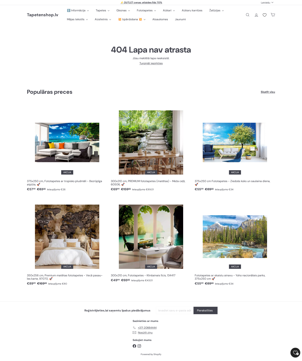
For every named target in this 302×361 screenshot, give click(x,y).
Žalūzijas (215, 10)
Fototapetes (145, 10)
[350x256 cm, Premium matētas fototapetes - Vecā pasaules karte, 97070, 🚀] (67, 243)
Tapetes (101, 10)
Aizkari (167, 10)
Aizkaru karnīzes (192, 10)
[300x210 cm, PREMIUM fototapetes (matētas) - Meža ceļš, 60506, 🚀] (151, 148)
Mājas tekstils (76, 19)
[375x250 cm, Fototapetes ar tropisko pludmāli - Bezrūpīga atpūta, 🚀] (67, 148)
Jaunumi (180, 19)
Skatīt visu (268, 92)
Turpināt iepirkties (151, 63)
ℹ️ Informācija (76, 10)
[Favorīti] (264, 15)
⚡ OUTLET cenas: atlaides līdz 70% (141, 2)
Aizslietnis (101, 19)
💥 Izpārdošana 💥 (130, 19)
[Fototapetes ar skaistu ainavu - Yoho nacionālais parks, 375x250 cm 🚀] (235, 243)
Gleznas (121, 10)
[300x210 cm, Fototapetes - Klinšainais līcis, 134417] (151, 241)
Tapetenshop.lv (42, 14)
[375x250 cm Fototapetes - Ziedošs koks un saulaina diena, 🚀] (235, 148)
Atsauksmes (160, 19)
